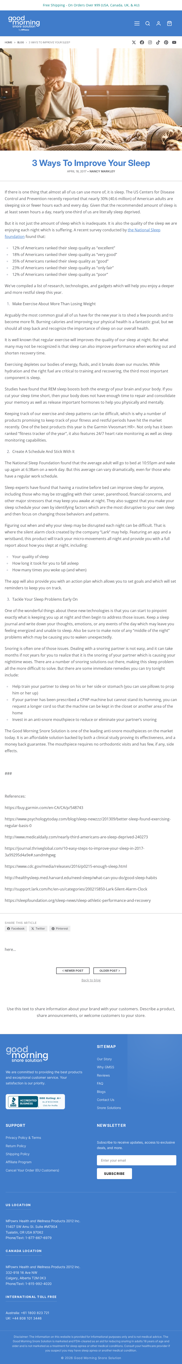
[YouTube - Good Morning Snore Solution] (174, 42)
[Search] (148, 23)
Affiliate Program (19, 1162)
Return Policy (16, 1146)
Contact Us (105, 1100)
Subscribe (114, 1174)
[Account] (159, 23)
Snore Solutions (109, 1108)
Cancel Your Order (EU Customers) (32, 1170)
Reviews (103, 1075)
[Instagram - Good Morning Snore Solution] (150, 42)
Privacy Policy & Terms (23, 1138)
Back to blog (91, 980)
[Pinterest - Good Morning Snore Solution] (166, 42)
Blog (20, 42)
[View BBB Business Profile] (35, 1101)
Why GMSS (105, 1067)
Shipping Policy (18, 1154)
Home (8, 42)
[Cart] (169, 23)
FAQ (100, 1083)
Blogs (101, 1092)
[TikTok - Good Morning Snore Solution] (158, 42)
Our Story (104, 1059)
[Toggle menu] (137, 23)
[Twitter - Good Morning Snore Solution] (134, 42)
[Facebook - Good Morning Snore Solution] (142, 42)
